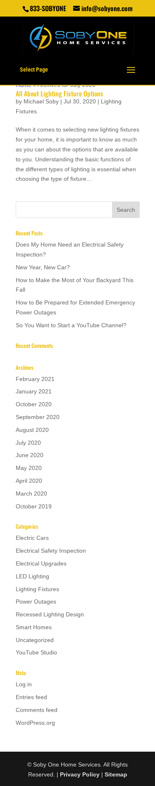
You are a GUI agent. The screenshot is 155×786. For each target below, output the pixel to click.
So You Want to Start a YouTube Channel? (71, 325)
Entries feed (31, 697)
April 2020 (29, 480)
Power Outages (36, 601)
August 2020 (32, 430)
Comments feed (36, 710)
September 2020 (38, 417)
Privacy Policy (80, 774)
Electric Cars (32, 537)
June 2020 (29, 455)
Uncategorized (35, 640)
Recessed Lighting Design (50, 614)
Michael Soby (41, 101)
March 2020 (31, 493)
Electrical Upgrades (41, 563)
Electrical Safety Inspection (51, 550)
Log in (24, 684)
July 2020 (28, 442)
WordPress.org (35, 722)
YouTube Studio (36, 652)
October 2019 (34, 506)
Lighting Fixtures (37, 589)
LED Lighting (32, 576)
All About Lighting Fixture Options (59, 93)
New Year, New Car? (43, 267)
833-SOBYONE (48, 8)
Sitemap (116, 774)
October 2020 (34, 404)
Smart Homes (34, 627)
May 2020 (29, 468)
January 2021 (34, 391)
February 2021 (35, 379)
